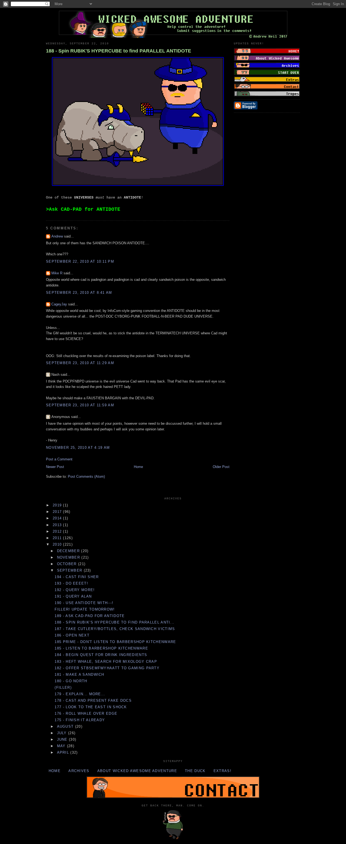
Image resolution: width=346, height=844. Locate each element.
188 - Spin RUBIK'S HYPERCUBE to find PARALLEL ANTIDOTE (118, 51)
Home (138, 467)
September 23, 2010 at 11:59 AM (80, 405)
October (67, 564)
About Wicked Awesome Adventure (137, 771)
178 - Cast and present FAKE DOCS (93, 700)
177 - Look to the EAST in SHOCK (91, 707)
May (62, 746)
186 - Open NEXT (72, 635)
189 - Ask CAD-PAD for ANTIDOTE (90, 616)
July (62, 733)
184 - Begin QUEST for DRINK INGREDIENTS (101, 655)
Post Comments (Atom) (86, 476)
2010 (58, 544)
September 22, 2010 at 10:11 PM (80, 261)
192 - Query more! (75, 590)
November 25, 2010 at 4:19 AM (78, 448)
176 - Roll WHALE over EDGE (86, 713)
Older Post (221, 467)
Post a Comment (59, 459)
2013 (58, 525)
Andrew (57, 236)
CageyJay (59, 304)
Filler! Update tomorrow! (85, 609)
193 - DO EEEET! (71, 583)
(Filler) (63, 687)
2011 (58, 538)
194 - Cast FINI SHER (77, 577)
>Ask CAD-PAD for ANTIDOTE (83, 209)
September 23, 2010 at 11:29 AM (80, 363)
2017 (58, 512)
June (63, 739)
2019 (58, 505)
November (69, 557)
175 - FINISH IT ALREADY (80, 720)
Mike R (56, 273)
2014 (58, 518)
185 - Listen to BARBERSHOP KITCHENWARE (101, 648)
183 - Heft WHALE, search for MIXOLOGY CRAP (106, 662)
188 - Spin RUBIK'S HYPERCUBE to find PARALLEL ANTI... (114, 622)
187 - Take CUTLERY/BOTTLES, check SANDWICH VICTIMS (115, 629)
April (64, 752)
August (66, 726)
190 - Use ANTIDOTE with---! (84, 603)
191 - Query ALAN (73, 596)
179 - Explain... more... (80, 694)
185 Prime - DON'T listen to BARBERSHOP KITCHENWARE (115, 642)
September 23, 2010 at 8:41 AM (79, 293)
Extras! (222, 771)
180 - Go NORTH (71, 681)
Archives (78, 771)
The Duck (195, 771)
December (69, 551)
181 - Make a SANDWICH (79, 674)
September (70, 570)
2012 (58, 531)
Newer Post (55, 467)
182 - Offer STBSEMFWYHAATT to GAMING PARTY (107, 668)
